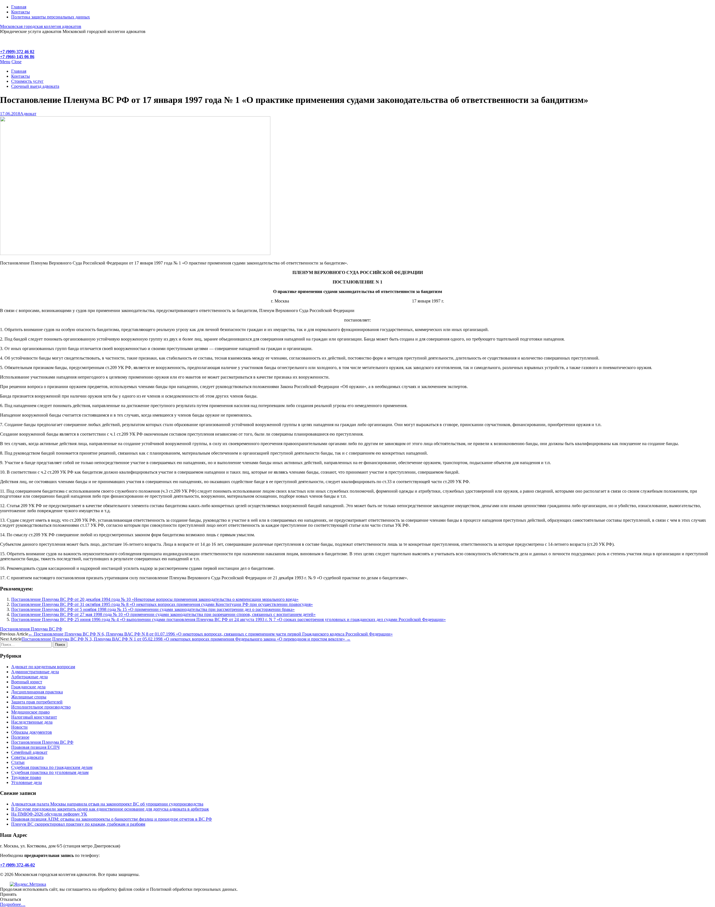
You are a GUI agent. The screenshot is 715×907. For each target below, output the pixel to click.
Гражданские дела (28, 686)
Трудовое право (26, 777)
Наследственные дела (32, 722)
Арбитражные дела (29, 676)
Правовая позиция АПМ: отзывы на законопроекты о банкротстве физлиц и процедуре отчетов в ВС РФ (111, 819)
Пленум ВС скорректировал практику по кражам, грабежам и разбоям (78, 824)
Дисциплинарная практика (37, 691)
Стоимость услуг (27, 81)
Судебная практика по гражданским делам (51, 767)
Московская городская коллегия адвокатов (40, 26)
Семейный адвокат (29, 752)
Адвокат (28, 113)
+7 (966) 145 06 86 (17, 56)
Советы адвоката (27, 757)
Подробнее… (12, 904)
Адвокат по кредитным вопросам (43, 666)
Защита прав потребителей (37, 702)
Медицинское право (30, 712)
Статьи (18, 762)
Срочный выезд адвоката (35, 86)
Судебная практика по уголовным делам (50, 772)
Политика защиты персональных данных (50, 17)
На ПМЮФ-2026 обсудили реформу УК (49, 814)
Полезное (20, 737)
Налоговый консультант (34, 717)
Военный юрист (26, 681)
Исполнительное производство (41, 707)
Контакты (20, 12)
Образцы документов (31, 732)
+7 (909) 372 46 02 (17, 51)
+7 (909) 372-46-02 (17, 865)
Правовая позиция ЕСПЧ (35, 747)
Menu (5, 61)
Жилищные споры (28, 697)
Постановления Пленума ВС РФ (31, 629)
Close (16, 61)
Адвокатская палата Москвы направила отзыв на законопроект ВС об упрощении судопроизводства (107, 804)
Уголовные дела (26, 782)
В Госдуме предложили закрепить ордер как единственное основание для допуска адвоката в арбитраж (110, 809)
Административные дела (35, 671)
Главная (18, 6)
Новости (19, 727)
